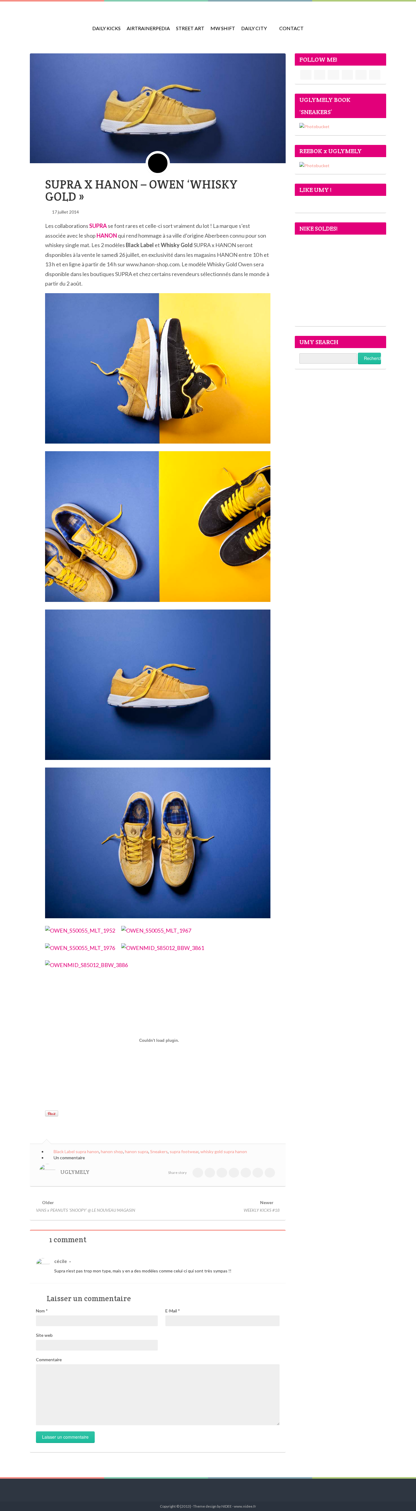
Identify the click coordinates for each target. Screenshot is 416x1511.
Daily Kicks (106, 28)
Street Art (190, 28)
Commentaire (49, 1359)
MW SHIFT (222, 28)
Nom (42, 1310)
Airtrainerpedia (148, 28)
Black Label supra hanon (76, 1151)
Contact (291, 28)
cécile (60, 1261)
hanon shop (112, 1151)
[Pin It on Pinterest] (51, 1113)
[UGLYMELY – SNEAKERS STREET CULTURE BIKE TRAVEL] (57, 24)
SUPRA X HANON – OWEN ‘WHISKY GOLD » (141, 190)
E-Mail (172, 1310)
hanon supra (136, 1151)
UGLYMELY (75, 1172)
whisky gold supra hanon (223, 1151)
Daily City (254, 28)
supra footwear (184, 1151)
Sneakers (159, 1151)
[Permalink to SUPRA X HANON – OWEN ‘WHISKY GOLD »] (158, 107)
